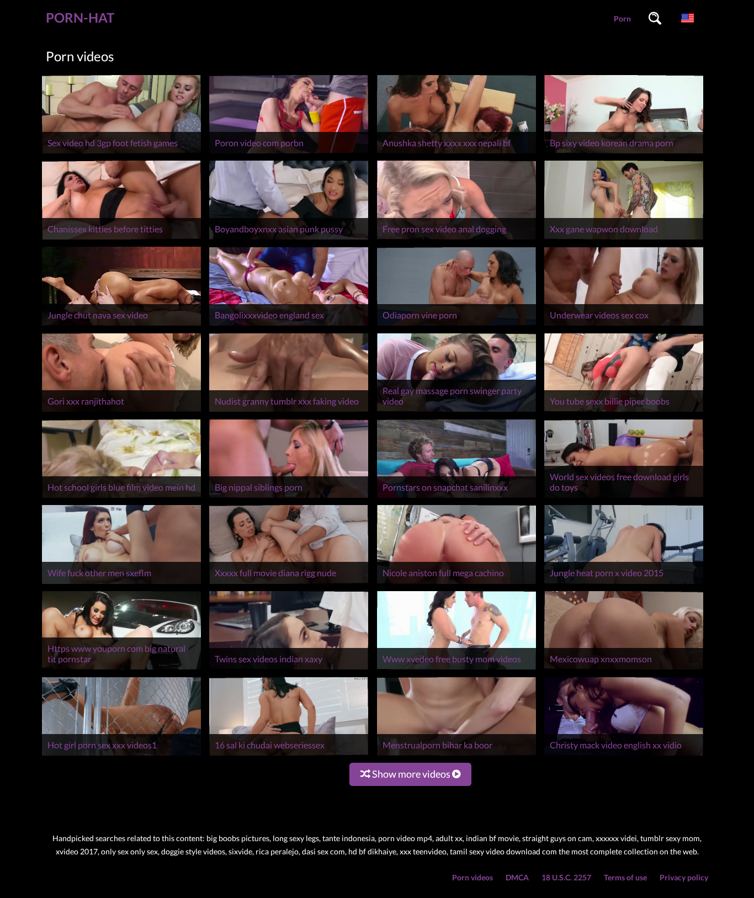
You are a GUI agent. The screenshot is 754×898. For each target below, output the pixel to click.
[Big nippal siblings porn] (288, 497)
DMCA (517, 877)
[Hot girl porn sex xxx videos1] (121, 755)
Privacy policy (684, 877)
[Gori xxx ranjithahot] (121, 411)
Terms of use (625, 877)
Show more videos (411, 774)
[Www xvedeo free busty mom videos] (456, 669)
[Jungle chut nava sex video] (121, 325)
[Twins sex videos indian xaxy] (288, 669)
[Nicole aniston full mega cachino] (456, 583)
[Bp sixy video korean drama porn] (623, 153)
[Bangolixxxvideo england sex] (288, 325)
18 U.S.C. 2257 (566, 877)
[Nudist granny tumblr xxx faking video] (288, 411)
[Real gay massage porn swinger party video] (456, 411)
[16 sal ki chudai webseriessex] (288, 755)
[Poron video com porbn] (288, 153)
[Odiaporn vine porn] (456, 325)
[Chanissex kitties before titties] (121, 239)
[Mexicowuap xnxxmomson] (623, 669)
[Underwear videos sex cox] (623, 325)
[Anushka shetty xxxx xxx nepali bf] (456, 153)
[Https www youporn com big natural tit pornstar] (121, 669)
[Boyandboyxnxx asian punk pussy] (288, 239)
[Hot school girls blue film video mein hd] (121, 497)
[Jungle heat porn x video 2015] (623, 583)
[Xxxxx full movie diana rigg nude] (288, 583)
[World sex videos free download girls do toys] (623, 497)
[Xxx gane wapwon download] (623, 239)
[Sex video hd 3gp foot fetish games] (121, 153)
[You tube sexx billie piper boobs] (623, 411)
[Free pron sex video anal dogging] (456, 239)
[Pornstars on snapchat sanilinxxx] (456, 497)
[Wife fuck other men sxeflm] (121, 583)
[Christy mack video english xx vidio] (623, 755)
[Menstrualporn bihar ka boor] (456, 755)
